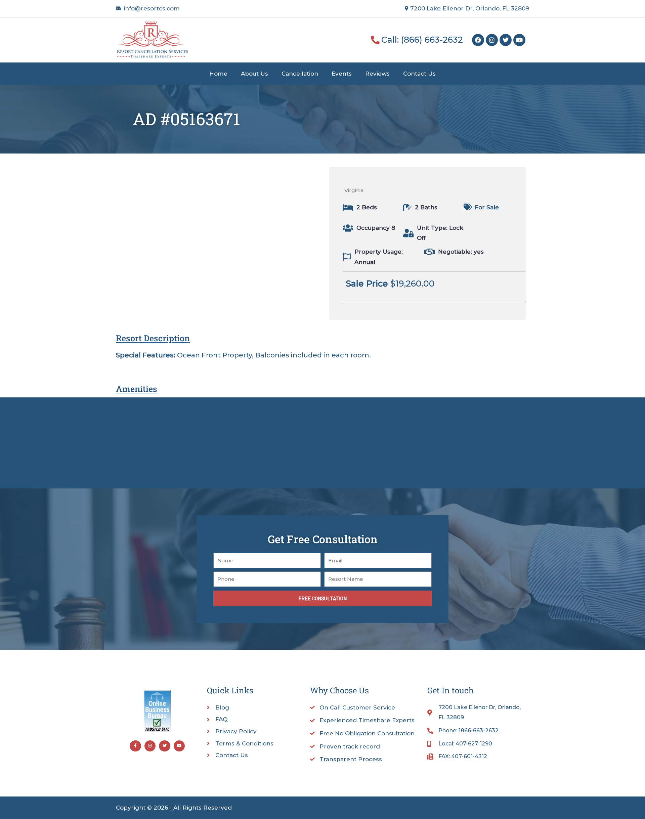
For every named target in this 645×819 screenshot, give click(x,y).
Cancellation (300, 73)
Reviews (377, 73)
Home (218, 73)
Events (342, 73)
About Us (254, 73)
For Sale (487, 207)
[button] (486, 284)
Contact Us (419, 73)
